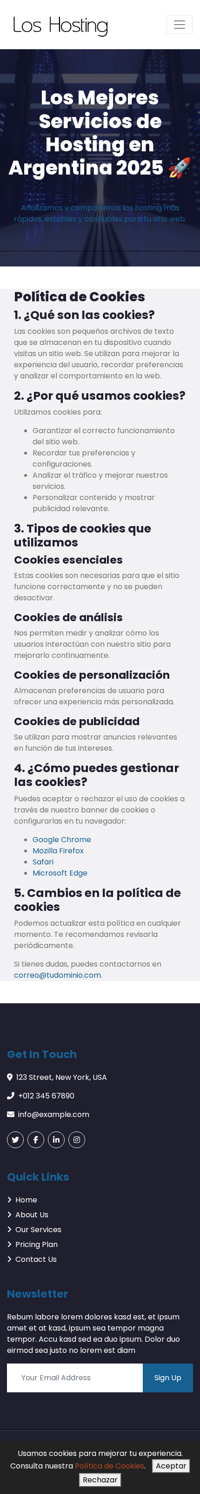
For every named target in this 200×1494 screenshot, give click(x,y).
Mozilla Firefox (58, 850)
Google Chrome (62, 839)
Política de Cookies (109, 1466)
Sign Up (167, 1377)
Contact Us (36, 1259)
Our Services (38, 1229)
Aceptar (171, 1466)
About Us (31, 1214)
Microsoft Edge (60, 873)
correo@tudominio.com (57, 975)
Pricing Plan (36, 1244)
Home (26, 1200)
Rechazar (100, 1480)
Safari (43, 862)
